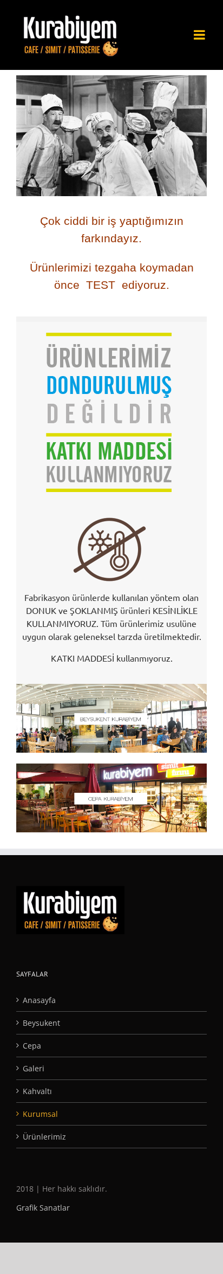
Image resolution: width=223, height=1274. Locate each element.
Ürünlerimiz (44, 1136)
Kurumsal (40, 1114)
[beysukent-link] (111, 689)
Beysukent (41, 1023)
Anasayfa (39, 1000)
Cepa (32, 1045)
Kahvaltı (37, 1091)
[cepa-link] (111, 769)
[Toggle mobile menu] (200, 26)
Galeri (33, 1068)
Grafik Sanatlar (43, 1207)
